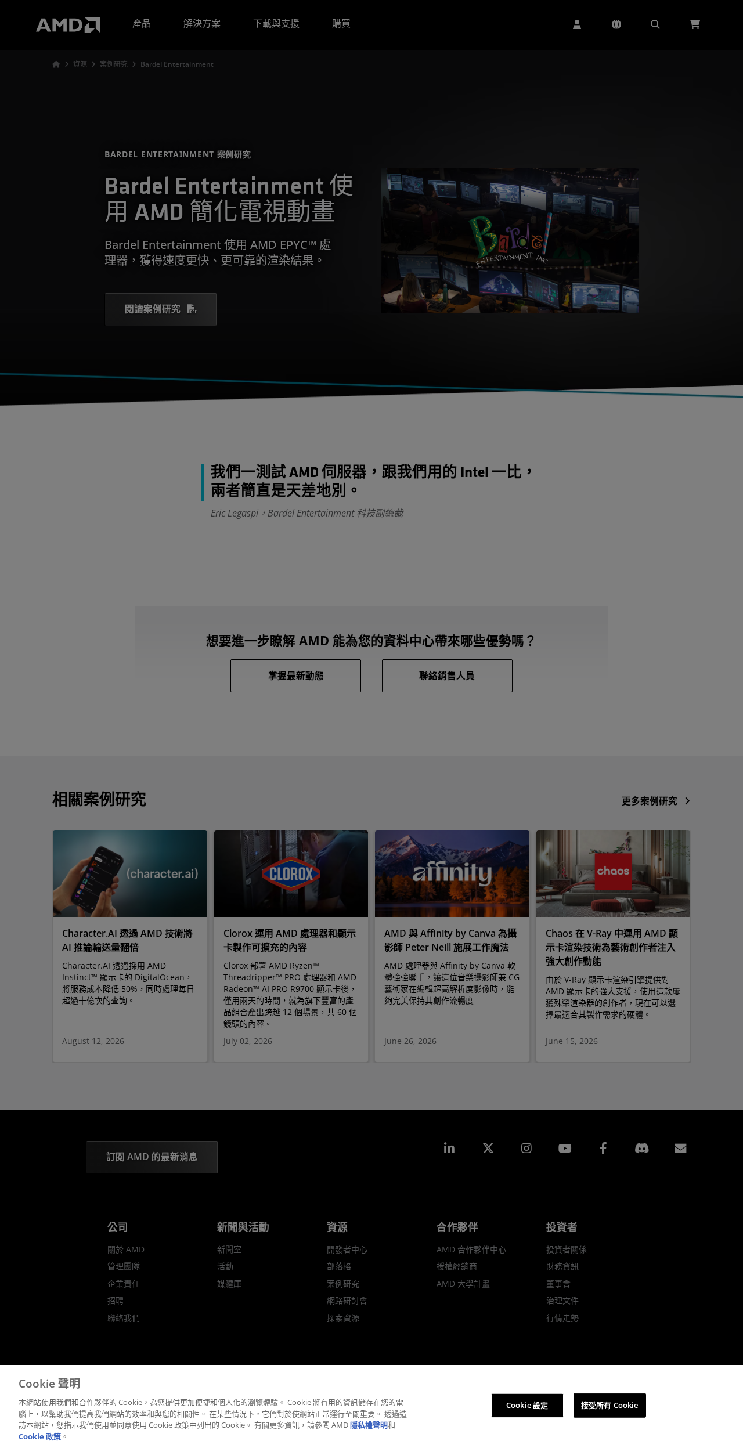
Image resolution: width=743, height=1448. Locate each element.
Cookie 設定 (527, 1405)
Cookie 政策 (40, 1436)
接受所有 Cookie (609, 1405)
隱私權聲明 (369, 1425)
